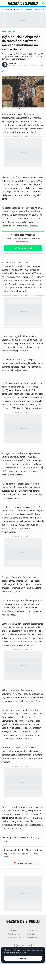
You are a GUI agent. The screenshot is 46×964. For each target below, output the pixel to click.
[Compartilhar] (43, 3)
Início (4, 31)
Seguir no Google (24, 945)
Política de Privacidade (16, 937)
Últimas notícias (17, 10)
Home (7, 10)
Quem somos (12, 931)
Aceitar (23, 958)
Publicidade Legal (14, 934)
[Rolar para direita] (43, 9)
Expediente (31, 934)
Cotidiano (28, 10)
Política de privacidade (18, 953)
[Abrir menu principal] (3, 3)
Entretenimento (40, 10)
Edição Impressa (32, 931)
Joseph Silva (13, 63)
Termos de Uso (32, 937)
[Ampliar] (41, 79)
